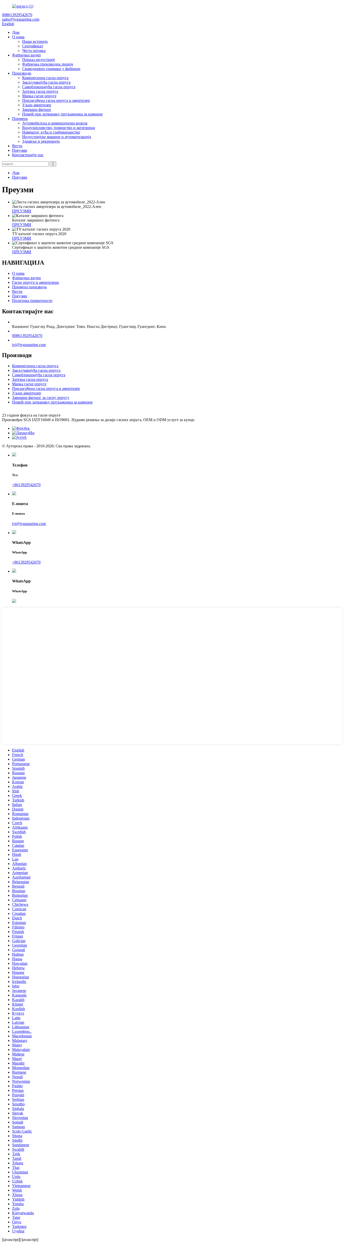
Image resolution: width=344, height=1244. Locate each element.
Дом (15, 32)
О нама (18, 37)
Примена (20, 118)
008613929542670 (27, 335)
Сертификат (32, 46)
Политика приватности (32, 300)
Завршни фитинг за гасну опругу (40, 397)
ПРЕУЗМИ (21, 211)
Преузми (19, 150)
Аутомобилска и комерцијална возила (54, 123)
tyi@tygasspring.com (29, 345)
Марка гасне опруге (39, 96)
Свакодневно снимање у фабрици (51, 69)
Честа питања (34, 50)
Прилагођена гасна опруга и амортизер (56, 100)
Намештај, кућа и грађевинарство (51, 132)
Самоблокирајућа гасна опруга (48, 87)
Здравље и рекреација (41, 141)
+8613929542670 (26, 485)
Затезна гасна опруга (40, 91)
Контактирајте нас (28, 155)
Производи (21, 73)
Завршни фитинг (36, 109)
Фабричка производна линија (47, 64)
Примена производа (29, 287)
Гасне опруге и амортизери (35, 282)
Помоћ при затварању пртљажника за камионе (62, 114)
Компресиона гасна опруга (45, 78)
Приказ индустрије (38, 59)
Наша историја (35, 41)
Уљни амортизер (36, 105)
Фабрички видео (26, 55)
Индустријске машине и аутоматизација (56, 137)
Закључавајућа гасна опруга (46, 82)
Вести (17, 146)
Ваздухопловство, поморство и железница (58, 128)
